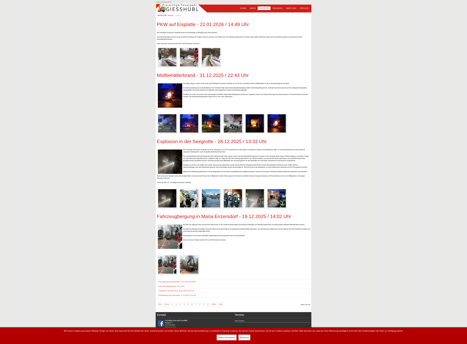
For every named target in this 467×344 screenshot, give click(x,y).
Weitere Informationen (226, 337)
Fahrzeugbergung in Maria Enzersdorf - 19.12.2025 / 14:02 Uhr (224, 216)
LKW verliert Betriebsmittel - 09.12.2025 (171, 286)
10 (208, 304)
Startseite (170, 15)
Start (160, 304)
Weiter (214, 304)
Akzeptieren (244, 337)
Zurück (167, 304)
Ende (221, 304)
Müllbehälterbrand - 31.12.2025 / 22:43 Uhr (203, 75)
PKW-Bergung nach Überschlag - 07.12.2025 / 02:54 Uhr (177, 295)
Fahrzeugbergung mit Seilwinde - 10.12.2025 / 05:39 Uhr (177, 282)
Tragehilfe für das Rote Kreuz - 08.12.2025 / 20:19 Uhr (176, 291)
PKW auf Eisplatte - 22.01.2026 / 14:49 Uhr (203, 24)
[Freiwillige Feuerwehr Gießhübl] (181, 8)
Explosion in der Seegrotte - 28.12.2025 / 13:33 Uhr (212, 141)
